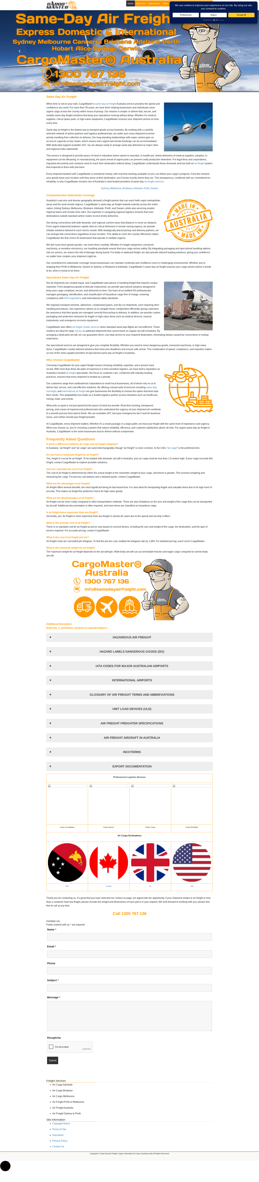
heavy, (78, 331)
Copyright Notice (61, 1123)
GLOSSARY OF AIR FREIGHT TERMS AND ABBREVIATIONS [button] (132, 694)
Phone (51, 963)
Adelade (137, 188)
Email (51, 946)
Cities (165, 3)
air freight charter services (86, 327)
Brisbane (127, 188)
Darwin (154, 188)
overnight (51, 391)
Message (53, 997)
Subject (53, 980)
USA (192, 886)
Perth (146, 188)
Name (51, 929)
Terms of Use (59, 1129)
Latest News (154, 3)
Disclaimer (58, 1135)
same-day (151, 387)
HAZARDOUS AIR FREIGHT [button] (132, 637)
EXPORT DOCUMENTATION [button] (132, 766)
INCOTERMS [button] (132, 752)
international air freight (74, 391)
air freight (199, 163)
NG (67, 886)
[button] (19, 51)
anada (109, 886)
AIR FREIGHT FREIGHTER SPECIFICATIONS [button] (132, 723)
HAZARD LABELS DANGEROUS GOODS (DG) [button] (132, 651)
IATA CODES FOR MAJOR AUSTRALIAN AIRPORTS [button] (132, 666)
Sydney (105, 188)
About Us (140, 3)
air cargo (172, 448)
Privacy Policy (59, 1141)
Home (130, 3)
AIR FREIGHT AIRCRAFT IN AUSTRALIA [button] (132, 737)
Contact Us (58, 1146)
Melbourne (116, 188)
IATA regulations (73, 298)
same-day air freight (105, 104)
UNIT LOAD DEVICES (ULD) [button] (131, 709)
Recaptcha (54, 1037)
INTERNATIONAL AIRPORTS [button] (132, 680)
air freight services (154, 181)
